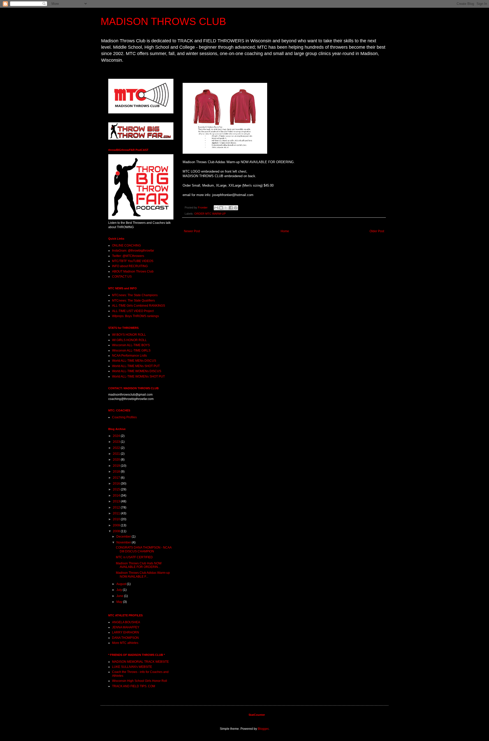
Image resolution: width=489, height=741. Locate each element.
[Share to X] (225, 207)
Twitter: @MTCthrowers (128, 256)
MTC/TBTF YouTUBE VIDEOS (132, 261)
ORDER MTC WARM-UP (210, 213)
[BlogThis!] (221, 207)
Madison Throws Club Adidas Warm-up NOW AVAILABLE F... (143, 574)
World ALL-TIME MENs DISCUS (134, 360)
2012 (117, 507)
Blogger (263, 729)
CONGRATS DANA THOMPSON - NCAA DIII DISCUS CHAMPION (143, 549)
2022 (117, 448)
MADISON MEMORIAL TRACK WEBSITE (140, 662)
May (119, 602)
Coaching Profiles (124, 417)
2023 (117, 442)
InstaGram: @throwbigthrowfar (133, 250)
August (121, 584)
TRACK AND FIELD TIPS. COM (133, 686)
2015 (117, 489)
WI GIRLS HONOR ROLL (129, 340)
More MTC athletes (125, 643)
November (124, 542)
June (120, 596)
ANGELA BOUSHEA (126, 622)
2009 (117, 525)
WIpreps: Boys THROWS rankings (135, 316)
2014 (117, 495)
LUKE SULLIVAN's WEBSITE (132, 667)
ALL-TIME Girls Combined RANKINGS (138, 305)
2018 (117, 471)
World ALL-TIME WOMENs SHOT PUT (138, 376)
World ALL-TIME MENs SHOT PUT (136, 366)
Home (285, 231)
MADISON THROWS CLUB (163, 21)
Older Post (377, 231)
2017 (117, 477)
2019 (117, 465)
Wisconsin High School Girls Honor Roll (139, 681)
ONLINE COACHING (126, 245)
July (119, 590)
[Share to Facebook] (230, 207)
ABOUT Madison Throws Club (133, 271)
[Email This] (216, 207)
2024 (117, 436)
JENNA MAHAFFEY (125, 627)
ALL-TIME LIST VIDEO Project (133, 311)
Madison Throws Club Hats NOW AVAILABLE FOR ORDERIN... (138, 565)
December (124, 536)
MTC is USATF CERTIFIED (134, 557)
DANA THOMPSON (125, 638)
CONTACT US (122, 276)
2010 (117, 519)
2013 (117, 501)
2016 (117, 483)
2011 (117, 513)
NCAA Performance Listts (129, 355)
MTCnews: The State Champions (135, 295)
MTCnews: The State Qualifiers (133, 300)
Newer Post (192, 231)
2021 (117, 454)
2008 (117, 531)
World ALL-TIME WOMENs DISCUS (136, 371)
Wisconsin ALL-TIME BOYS (131, 345)
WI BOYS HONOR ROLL (129, 334)
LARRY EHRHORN (125, 632)
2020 (117, 459)
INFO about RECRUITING (130, 266)
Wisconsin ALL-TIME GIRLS (131, 350)
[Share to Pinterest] (235, 207)
